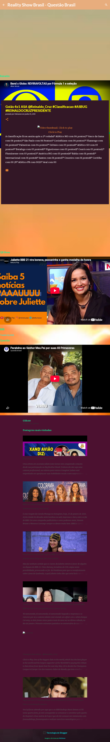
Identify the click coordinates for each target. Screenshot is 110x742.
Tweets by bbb (7, 335)
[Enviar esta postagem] (7, 171)
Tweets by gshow (31, 423)
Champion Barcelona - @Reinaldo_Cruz (40, 654)
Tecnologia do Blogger (56, 732)
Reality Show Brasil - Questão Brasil (41, 4)
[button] (7, 119)
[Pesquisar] (106, 5)
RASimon (62, 738)
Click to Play (55, 132)
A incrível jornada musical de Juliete (38, 458)
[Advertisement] (55, 227)
